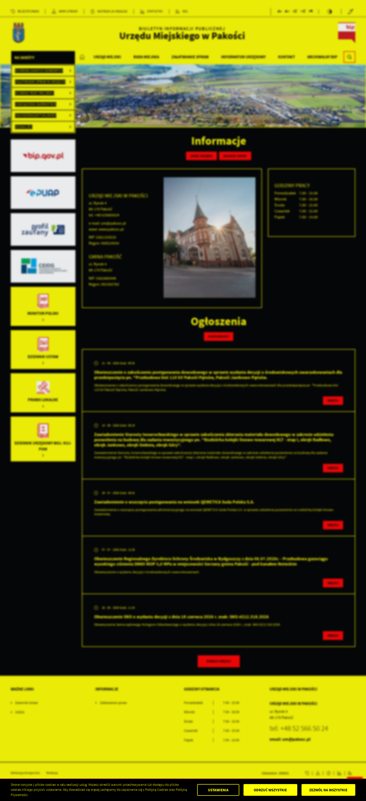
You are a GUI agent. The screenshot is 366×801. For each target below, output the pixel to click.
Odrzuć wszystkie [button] (270, 790)
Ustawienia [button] (218, 790)
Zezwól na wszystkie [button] (328, 790)
